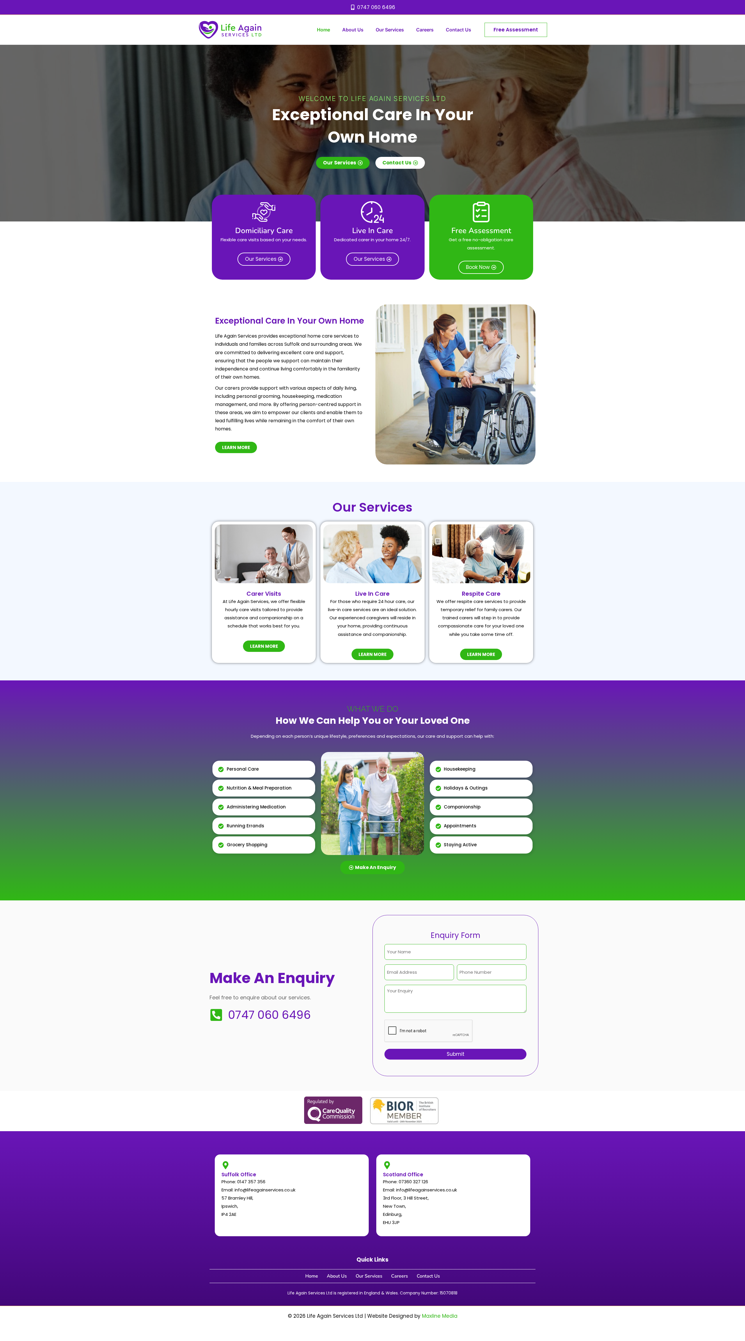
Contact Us (458, 30)
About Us (352, 30)
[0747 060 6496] (216, 1015)
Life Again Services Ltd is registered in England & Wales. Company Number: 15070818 (372, 1293)
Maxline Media (439, 1315)
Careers (425, 30)
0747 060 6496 (269, 1015)
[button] (516, 30)
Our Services (390, 30)
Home (323, 30)
